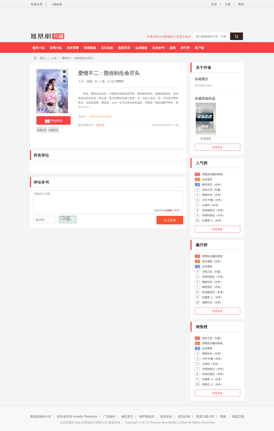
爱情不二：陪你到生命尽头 (77, 58)
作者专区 (153, 36)
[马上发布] (56, 220)
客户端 (199, 47)
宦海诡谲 (206, 138)
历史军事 (73, 47)
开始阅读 (57, 120)
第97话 (100, 125)
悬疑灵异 (124, 47)
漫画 (173, 47)
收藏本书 (53, 130)
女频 (91, 116)
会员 (188, 36)
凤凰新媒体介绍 (40, 416)
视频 (223, 416)
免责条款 (166, 416)
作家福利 (167, 36)
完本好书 (158, 47)
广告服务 (109, 416)
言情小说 (56, 47)
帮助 (241, 4)
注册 (228, 4)
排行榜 (185, 47)
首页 (42, 58)
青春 (97, 116)
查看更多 (217, 147)
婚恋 (109, 116)
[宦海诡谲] (206, 119)
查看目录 (41, 130)
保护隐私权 (146, 416)
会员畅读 (141, 47)
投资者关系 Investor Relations (77, 416)
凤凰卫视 (238, 416)
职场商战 (90, 47)
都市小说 (39, 47)
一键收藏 (56, 4)
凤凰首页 (37, 4)
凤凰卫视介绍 (205, 416)
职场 (103, 116)
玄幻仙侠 (107, 47)
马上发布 (170, 220)
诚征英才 (127, 416)
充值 (179, 36)
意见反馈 (184, 416)
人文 (54, 58)
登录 (214, 4)
